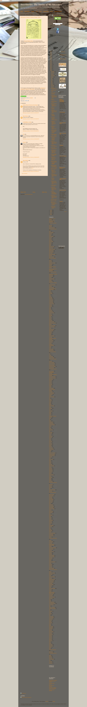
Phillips (50, 529)
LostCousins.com (52, 455)
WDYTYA (50, 629)
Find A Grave (51, 340)
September (53, 75)
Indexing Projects (52, 424)
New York (50, 502)
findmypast (51, 341)
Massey (50, 467)
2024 (51, 53)
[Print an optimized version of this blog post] (23, 96)
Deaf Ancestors (51, 312)
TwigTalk (61, 201)
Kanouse (50, 441)
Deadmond (51, 311)
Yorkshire (50, 661)
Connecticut (51, 301)
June (52, 79)
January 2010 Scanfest (53, 93)
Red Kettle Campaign (52, 547)
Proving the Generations (53, 538)
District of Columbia (52, 325)
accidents (50, 225)
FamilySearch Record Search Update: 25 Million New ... (53, 151)
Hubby (50, 412)
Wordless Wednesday (52, 649)
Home (22, 11)
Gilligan (50, 385)
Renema (50, 550)
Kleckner (50, 446)
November (53, 72)
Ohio (50, 513)
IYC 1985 (50, 432)
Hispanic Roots (51, 405)
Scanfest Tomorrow (53, 99)
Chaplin (50, 280)
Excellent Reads (51, 335)
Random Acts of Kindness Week (51, 545)
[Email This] (25, 100)
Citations (50, 286)
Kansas (50, 442)
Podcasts (50, 530)
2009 (51, 210)
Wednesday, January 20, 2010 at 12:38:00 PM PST (31, 157)
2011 (51, 68)
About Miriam (27, 11)
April (52, 82)
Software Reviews (52, 579)
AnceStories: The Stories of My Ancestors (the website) (53, 681)
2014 (51, 64)
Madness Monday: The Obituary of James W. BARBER (54, 162)
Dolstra (50, 328)
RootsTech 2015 (51, 556)
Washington (51, 627)
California (50, 264)
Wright (50, 655)
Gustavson (50, 394)
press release (51, 535)
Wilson (50, 643)
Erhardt (50, 333)
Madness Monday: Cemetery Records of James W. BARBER (54, 138)
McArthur (50, 468)
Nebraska (50, 497)
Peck (50, 524)
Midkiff (50, 478)
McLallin (50, 472)
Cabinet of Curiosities (52, 258)
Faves (40, 11)
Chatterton (50, 281)
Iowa (50, 427)
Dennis (50, 316)
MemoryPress (51, 474)
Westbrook (50, 634)
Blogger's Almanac (52, 249)
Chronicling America (52, 284)
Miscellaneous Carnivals (53, 482)
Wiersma (50, 638)
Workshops (51, 651)
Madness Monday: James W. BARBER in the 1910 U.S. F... (54, 105)
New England (51, 499)
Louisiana (50, 456)
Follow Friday (51, 349)
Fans (37, 11)
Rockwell (50, 554)
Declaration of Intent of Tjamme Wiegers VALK (30, 17)
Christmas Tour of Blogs (53, 282)
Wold (50, 648)
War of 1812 (51, 626)
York (49, 660)
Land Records (51, 449)
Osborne (50, 521)
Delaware (50, 315)
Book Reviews (51, 251)
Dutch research (51, 329)
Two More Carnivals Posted (53, 178)
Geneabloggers (51, 371)
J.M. (23, 134)
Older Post (44, 192)
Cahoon (50, 260)
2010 (51, 70)
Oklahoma (50, 515)
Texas (50, 600)
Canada (50, 265)
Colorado (50, 297)
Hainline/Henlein (51, 396)
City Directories (51, 287)
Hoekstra (50, 408)
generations (51, 379)
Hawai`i (50, 399)
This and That (51, 604)
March (52, 84)
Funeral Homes (51, 367)
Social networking (52, 576)
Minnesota (50, 481)
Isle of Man (51, 429)
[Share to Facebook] (28, 100)
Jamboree (50, 436)
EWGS (50, 334)
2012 (51, 67)
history (50, 407)
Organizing (51, 520)
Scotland (50, 565)
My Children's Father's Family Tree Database (52, 688)
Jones (50, 438)
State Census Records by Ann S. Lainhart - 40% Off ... (54, 203)
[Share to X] (27, 100)
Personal (50, 526)
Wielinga (50, 635)
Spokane (50, 585)
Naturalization (51, 495)
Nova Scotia (51, 511)
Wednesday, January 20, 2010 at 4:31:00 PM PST (31, 171)
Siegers (50, 571)
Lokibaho (46, 701)
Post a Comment (24, 173)
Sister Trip (50, 574)
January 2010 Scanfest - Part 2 (54, 88)
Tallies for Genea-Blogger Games (52, 593)
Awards (32, 11)
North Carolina (51, 506)
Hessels (50, 400)
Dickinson (50, 320)
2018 (51, 58)
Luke (50, 458)
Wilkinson (50, 640)
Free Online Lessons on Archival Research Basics (54, 118)
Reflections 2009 (53, 200)
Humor (50, 413)
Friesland (50, 361)
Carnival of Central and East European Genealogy (52, 270)
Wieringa (50, 636)
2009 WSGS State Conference (52, 221)
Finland (50, 343)
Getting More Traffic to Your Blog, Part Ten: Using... (53, 188)
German (50, 383)
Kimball (50, 445)
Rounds (50, 559)
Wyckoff (50, 656)
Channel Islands (51, 278)
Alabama (50, 233)
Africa (50, 231)
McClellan (50, 469)
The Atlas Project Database (51, 690)
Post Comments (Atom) (28, 194)
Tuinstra (50, 613)
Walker (50, 625)
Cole (49, 294)
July (51, 78)
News (50, 503)
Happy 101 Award (53, 168)
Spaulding (50, 583)
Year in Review (51, 659)
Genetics (50, 380)
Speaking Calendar (58, 11)
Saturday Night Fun (52, 561)
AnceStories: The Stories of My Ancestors (41, 4)
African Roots (51, 232)
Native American (51, 494)
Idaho (50, 418)
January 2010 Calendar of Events (53, 207)
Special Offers (46, 11)
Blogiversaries (51, 250)
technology (51, 595)
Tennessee (51, 598)
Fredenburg (51, 356)
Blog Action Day (51, 246)
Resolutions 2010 (53, 199)
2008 (51, 211)
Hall (49, 398)
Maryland (50, 464)
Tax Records (51, 594)
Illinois (50, 420)
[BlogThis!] (26, 100)
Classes (50, 292)
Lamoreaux (51, 447)
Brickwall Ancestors (52, 254)
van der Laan (51, 616)
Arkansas (50, 240)
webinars (50, 630)
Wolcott (50, 647)
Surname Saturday (52, 588)
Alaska (50, 235)
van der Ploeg (51, 617)
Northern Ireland (51, 508)
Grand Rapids (51, 388)
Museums (50, 491)
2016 (51, 61)
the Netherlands (51, 602)
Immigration (51, 422)
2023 (51, 54)
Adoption (50, 226)
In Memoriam (51, 423)
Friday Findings (51, 357)
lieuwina (24, 142)
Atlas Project (51, 241)
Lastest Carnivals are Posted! (53, 185)
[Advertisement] (33, 183)
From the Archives (52, 363)
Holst (50, 409)
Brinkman (50, 255)
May (52, 81)
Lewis (50, 451)
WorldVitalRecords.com (52, 653)
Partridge (50, 522)
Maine (50, 460)
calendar (50, 261)
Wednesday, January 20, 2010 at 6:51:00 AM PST (31, 118)
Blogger (54, 701)
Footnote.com (51, 350)
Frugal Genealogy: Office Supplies (54, 134)
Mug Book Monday (52, 489)
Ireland (50, 428)
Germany (50, 384)
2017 (51, 60)
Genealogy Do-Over (52, 376)
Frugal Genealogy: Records (54, 102)
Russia (50, 560)
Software (50, 578)
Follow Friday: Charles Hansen (54, 148)
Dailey (50, 308)
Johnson (50, 437)
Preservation (51, 534)
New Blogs (50, 498)
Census (50, 277)
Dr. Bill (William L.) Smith (27, 122)
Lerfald (50, 450)
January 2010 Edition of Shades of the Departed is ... (53, 171)
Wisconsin (50, 644)
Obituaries (50, 512)
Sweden (50, 589)
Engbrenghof (51, 330)
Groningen (50, 391)
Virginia (50, 621)
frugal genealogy (51, 365)
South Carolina (51, 580)
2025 (51, 51)
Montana (50, 487)
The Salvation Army (52, 603)
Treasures (50, 611)
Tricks (50, 612)
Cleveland (50, 293)
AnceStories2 (51, 236)
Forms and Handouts (52, 351)
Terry (50, 599)
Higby (50, 403)
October (52, 74)
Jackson (50, 433)
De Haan (50, 310)
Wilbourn (50, 639)
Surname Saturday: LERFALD (53, 115)
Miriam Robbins (25, 116)
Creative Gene (51, 303)
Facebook (50, 337)
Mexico (50, 476)
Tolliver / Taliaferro (52, 607)
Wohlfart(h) (51, 645)
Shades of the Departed (53, 569)
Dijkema (50, 324)
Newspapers (51, 504)
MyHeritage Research (52, 492)
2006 (51, 214)
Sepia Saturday (51, 568)
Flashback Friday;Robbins (51, 345)
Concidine (50, 298)
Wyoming (50, 657)
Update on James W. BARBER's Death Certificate (54, 166)
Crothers (50, 306)
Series (51, 11)
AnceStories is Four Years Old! (54, 146)
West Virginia (51, 631)
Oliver (50, 516)
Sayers (50, 563)
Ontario (50, 517)
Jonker (50, 440)
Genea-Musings (62, 112)
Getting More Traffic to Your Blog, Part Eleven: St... (53, 158)
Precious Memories (52, 533)
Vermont (50, 620)
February (52, 85)
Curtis (50, 307)
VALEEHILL (61, 145)
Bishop (50, 245)
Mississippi (50, 484)
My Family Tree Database (51, 686)
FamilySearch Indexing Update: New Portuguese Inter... (53, 123)
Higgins (50, 404)
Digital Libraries (51, 321)
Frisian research (51, 362)
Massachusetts (51, 465)
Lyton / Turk (51, 459)
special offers (51, 584)
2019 (51, 57)
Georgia (50, 381)
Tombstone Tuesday (52, 608)
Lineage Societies (52, 454)
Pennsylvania (51, 525)
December (53, 71)
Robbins (50, 552)
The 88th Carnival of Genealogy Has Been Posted (54, 131)
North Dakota (51, 507)
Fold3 (50, 347)
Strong (50, 587)
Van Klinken (51, 618)
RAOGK (50, 546)
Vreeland (50, 622)
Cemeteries (51, 276)
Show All (65, 211)
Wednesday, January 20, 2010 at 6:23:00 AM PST (31, 112)
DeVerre (50, 317)
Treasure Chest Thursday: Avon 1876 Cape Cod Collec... (54, 182)
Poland (50, 531)
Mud (49, 488)
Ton (49, 609)
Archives (50, 237)
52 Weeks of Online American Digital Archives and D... (54, 96)
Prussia (50, 540)
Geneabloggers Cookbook (51, 373)
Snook (50, 575)
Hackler (50, 395)
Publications (51, 541)
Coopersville (51, 302)
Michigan (50, 477)
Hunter (50, 414)
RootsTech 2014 (51, 555)
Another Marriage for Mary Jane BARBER (53, 155)
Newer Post (23, 192)
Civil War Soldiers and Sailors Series (52, 289)
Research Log (51, 551)
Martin (50, 463)
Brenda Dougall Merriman (62, 168)
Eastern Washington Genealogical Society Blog (62, 100)
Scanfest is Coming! (52, 108)
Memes (50, 473)
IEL (49, 419)
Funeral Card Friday (52, 366)
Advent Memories (52, 227)
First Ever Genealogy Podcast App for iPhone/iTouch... (54, 192)
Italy (49, 431)
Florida (50, 346)
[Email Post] (35, 97)
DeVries (50, 319)
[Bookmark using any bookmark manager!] (57, 15)
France (50, 355)
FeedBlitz (59, 25)
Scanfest (50, 564)
